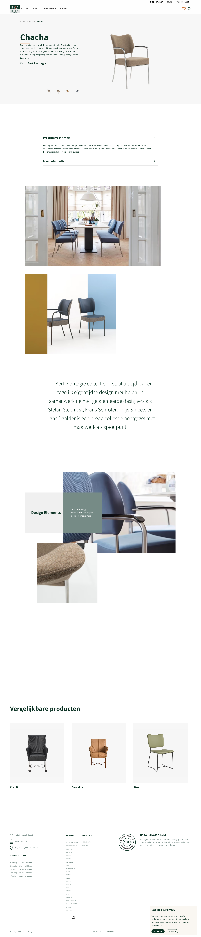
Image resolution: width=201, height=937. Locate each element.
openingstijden (182, 2)
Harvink (68, 891)
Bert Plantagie (71, 900)
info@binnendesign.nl (24, 835)
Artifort (69, 910)
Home (22, 21)
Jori (67, 865)
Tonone (68, 859)
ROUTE (169, 2)
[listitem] (39, 757)
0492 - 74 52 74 (156, 2)
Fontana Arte (70, 868)
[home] (15, 9)
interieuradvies (50, 9)
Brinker (68, 875)
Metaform (69, 862)
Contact (85, 846)
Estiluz (68, 872)
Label (68, 888)
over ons (63, 9)
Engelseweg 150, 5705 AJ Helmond (28, 848)
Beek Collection (71, 904)
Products (31, 21)
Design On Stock (71, 846)
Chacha (40, 21)
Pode (68, 878)
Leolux (68, 884)
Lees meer (24, 58)
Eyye (67, 894)
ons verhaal (86, 842)
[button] (25, 9)
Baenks (68, 907)
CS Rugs (69, 855)
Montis (68, 881)
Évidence (69, 849)
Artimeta (69, 852)
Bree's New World (72, 843)
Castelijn (69, 897)
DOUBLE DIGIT (109, 932)
